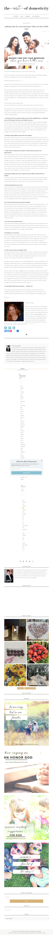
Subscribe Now (26, 472)
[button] (26, 462)
